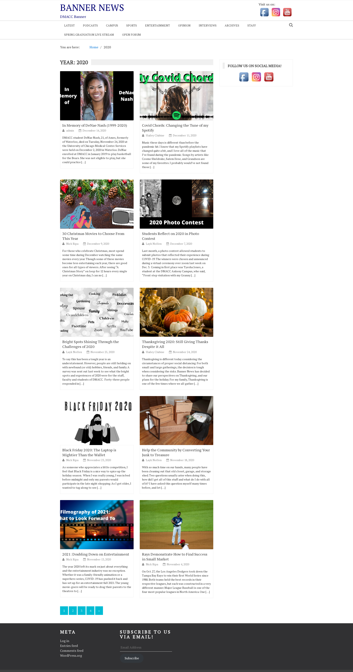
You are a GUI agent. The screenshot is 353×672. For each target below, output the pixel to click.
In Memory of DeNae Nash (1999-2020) (94, 125)
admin (70, 130)
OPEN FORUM (131, 35)
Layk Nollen (154, 244)
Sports (131, 25)
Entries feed (69, 645)
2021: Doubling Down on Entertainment (95, 554)
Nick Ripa (72, 244)
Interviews (208, 25)
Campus (112, 25)
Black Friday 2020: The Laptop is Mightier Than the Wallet (89, 452)
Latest (69, 25)
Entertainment (157, 25)
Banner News (92, 7)
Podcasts (90, 25)
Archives (232, 25)
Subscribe (132, 658)
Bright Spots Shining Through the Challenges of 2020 (90, 344)
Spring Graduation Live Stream (89, 35)
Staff (251, 25)
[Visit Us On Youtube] (287, 12)
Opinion (184, 25)
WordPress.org (71, 655)
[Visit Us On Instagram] (276, 12)
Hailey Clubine (155, 135)
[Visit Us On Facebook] (264, 12)
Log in (64, 641)
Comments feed (71, 650)
